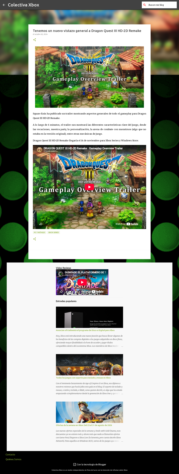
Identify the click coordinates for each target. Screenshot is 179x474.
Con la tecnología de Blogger (91, 464)
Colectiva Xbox (23, 4)
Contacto (10, 454)
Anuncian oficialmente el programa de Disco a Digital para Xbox (85, 330)
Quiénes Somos (13, 459)
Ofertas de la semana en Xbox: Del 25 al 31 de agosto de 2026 (84, 425)
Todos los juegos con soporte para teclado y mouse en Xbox (83, 378)
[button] (34, 40)
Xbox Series (53, 232)
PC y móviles (39, 232)
